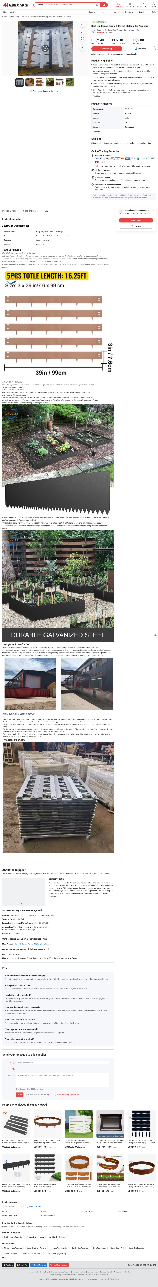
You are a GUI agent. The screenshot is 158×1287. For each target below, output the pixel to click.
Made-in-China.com (69, 1275)
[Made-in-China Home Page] (15, 4)
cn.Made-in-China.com (101, 1275)
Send (20, 1094)
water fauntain (122, 1211)
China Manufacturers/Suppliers (60, 1272)
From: (13, 1063)
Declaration (103, 1279)
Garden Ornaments (64, 17)
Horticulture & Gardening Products (42, 17)
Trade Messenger (39, 1265)
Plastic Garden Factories (13, 1248)
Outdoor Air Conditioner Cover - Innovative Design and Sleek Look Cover (77, 1142)
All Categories (10, 12)
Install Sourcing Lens (60, 1265)
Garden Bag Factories (80, 1248)
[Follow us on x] (141, 1265)
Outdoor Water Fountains (13, 1237)
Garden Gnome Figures (35, 1237)
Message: (11, 1075)
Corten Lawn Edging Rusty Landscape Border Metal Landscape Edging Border (16, 1186)
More (4, 1258)
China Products (43, 1272)
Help (114, 12)
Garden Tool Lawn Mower (31, 1253)
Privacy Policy (114, 1279)
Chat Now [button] (142, 49)
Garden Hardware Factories (36, 1248)
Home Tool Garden (99, 1248)
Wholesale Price (93, 1272)
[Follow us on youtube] (148, 1265)
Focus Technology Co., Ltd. (62, 1279)
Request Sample (130, 54)
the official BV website (55, 874)
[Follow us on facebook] (137, 1265)
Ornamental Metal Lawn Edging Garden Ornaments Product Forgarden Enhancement (16, 1142)
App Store (8, 1265)
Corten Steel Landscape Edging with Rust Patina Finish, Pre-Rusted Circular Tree (79, 1186)
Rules (154, 12)
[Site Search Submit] (104, 4)
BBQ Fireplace (39, 944)
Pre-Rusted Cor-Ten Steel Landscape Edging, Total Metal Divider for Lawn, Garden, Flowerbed (141, 1186)
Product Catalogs (34, 1206)
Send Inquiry (107, 48)
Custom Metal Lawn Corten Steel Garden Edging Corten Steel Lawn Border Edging (108, 1186)
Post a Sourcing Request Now (67, 1095)
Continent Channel (106, 1272)
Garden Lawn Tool (117, 1248)
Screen (48, 944)
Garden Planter (27, 944)
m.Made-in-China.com (84, 1275)
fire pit (4, 1211)
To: (14, 1069)
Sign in (153, 6)
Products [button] (39, 4)
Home (4, 17)
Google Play (22, 1265)
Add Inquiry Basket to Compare (45, 91)
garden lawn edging (48, 1215)
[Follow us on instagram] (144, 1265)
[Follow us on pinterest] (151, 1265)
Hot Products (32, 1272)
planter (43, 1211)
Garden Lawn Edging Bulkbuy (55, 1253)
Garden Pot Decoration (137, 1248)
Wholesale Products (79, 1272)
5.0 (128, 214)
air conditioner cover (9, 1215)
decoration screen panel (87, 1211)
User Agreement (92, 1279)
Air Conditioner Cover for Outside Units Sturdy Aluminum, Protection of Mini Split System (110, 1142)
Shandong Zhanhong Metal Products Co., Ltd (112, 30)
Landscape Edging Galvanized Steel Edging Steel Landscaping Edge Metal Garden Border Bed (141, 1142)
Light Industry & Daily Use (18, 17)
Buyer (103, 12)
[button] (97, 5)
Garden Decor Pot (10, 1253)
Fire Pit (18, 944)
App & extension (127, 12)
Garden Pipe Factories (59, 1248)
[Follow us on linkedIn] (154, 1265)
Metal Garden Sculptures (57, 1237)
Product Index (118, 1272)
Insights (127, 1272)
